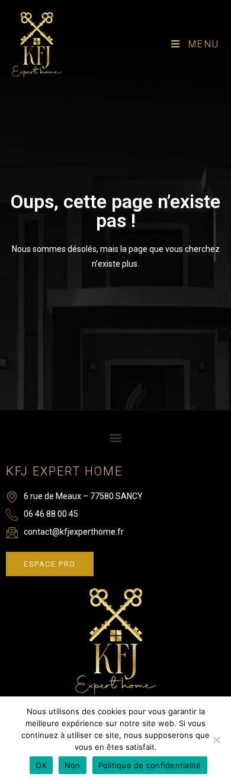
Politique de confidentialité (149, 765)
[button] (116, 438)
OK (41, 765)
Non (73, 765)
